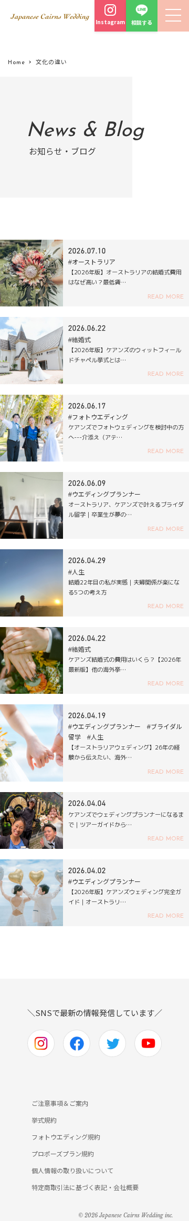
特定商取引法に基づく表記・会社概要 (85, 1187)
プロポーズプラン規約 (63, 1153)
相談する (141, 22)
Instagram (110, 22)
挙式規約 (44, 1119)
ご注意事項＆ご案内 (60, 1103)
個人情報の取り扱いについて (72, 1170)
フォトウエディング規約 (66, 1136)
